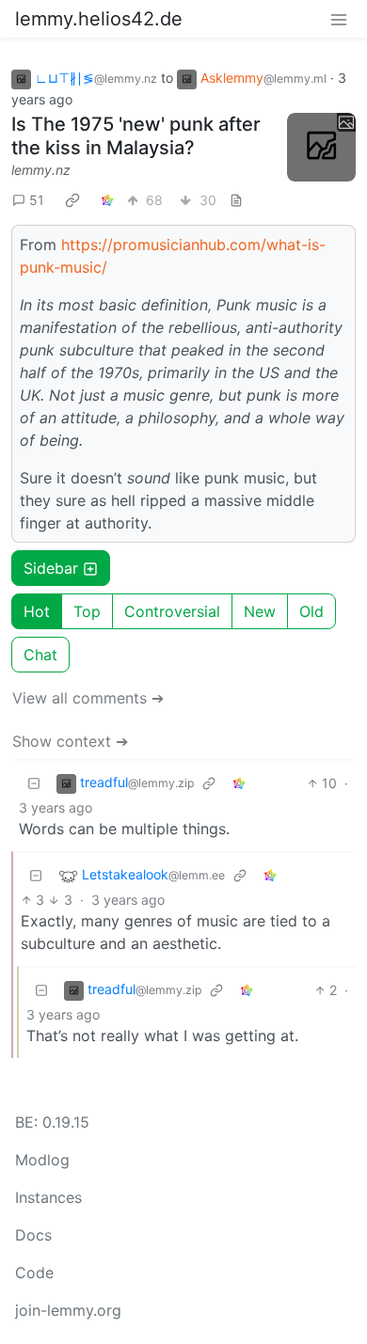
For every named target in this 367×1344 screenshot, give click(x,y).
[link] (72, 199)
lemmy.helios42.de (99, 19)
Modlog (42, 1159)
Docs (33, 1234)
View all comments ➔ (88, 697)
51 (36, 200)
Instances (48, 1197)
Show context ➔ (70, 741)
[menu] (339, 19)
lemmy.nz (41, 170)
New (260, 611)
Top (87, 611)
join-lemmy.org (68, 1310)
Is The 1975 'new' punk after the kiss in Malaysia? (136, 136)
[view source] (236, 200)
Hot (37, 611)
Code (34, 1272)
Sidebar (51, 568)
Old (311, 611)
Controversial (172, 611)
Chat (40, 654)
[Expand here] (322, 147)
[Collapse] (34, 783)
